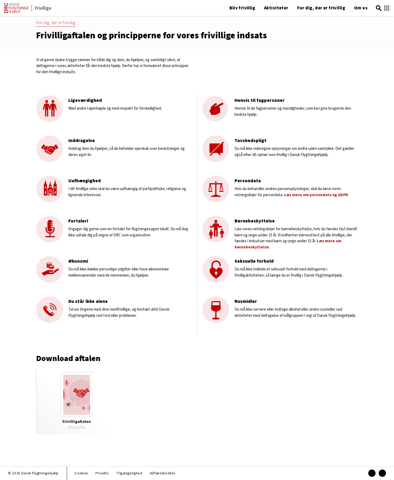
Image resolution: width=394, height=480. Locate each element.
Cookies (81, 473)
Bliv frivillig (242, 8)
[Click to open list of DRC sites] (387, 8)
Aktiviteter (276, 8)
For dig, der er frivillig (321, 8)
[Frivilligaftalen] (76, 401)
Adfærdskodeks (163, 473)
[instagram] (382, 473)
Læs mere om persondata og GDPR (316, 195)
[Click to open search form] (379, 8)
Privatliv (102, 473)
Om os (360, 8)
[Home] (16, 12)
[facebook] (372, 473)
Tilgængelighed (129, 473)
